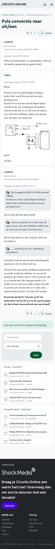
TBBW (7, 75)
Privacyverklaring (45, 544)
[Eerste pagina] (27, 33)
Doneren (9, 505)
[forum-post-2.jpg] (27, 136)
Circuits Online (8, 14)
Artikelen (6, 519)
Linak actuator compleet (20, 440)
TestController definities (20, 381)
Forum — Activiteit (13, 367)
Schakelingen (8, 523)
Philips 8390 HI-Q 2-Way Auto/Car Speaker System (32, 431)
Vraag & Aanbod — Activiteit (17, 409)
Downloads (7, 527)
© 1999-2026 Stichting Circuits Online (19, 544)
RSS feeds (33, 530)
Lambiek (8, 41)
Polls (31, 527)
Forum (21, 14)
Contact (5, 534)
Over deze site (35, 523)
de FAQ (42, 324)
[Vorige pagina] (31, 33)
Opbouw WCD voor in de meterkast (25, 397)
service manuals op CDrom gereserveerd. (27, 415)
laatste (48, 33)
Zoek (36, 355)
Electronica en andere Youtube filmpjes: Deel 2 (30, 389)
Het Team (33, 519)
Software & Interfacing (37, 14)
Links (4, 530)
